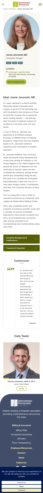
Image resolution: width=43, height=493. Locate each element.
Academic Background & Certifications (16, 239)
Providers (12, 9)
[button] (3, 4)
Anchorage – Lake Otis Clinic (19, 72)
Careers (21, 453)
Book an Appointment (16, 82)
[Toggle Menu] (40, 4)
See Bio (21, 388)
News (21, 457)
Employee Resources (21, 448)
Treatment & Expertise (15, 248)
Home (5, 9)
